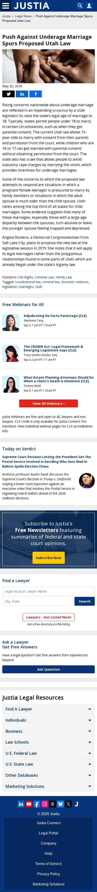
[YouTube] (28, 804)
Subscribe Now (48, 557)
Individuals (15, 720)
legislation (9, 286)
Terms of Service (48, 864)
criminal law (51, 282)
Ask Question (48, 669)
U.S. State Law (19, 764)
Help (48, 853)
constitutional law (28, 282)
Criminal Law (44, 277)
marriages (26, 286)
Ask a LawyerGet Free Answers (19, 644)
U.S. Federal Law (21, 753)
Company (48, 843)
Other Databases (21, 775)
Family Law (63, 277)
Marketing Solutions (24, 786)
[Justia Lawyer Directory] (76, 804)
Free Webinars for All (23, 304)
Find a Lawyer (16, 580)
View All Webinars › (48, 403)
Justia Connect (48, 823)
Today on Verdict (19, 448)
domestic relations (74, 282)
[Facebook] (36, 804)
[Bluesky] (60, 804)
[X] (68, 804)
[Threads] (52, 804)
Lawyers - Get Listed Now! (48, 617)
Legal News (23, 16)
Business (13, 731)
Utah (38, 286)
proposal (60, 110)
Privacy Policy (48, 874)
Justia (6, 16)
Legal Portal (48, 833)
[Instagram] (44, 804)
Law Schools (17, 742)
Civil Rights (25, 277)
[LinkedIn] (21, 804)
